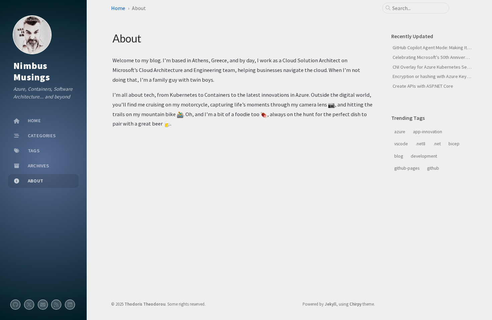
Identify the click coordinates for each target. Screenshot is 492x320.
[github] (15, 304)
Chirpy (355, 304)
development (424, 156)
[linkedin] (70, 304)
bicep (454, 144)
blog (398, 156)
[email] (43, 304)
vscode (401, 144)
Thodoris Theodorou (145, 304)
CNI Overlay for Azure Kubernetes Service (435, 67)
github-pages (406, 168)
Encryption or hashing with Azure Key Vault (435, 76)
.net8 (420, 144)
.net (437, 144)
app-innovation (427, 132)
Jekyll (330, 304)
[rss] (56, 304)
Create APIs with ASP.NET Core (423, 86)
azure (399, 132)
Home (118, 8)
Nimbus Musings (31, 71)
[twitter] (29, 304)
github (433, 168)
